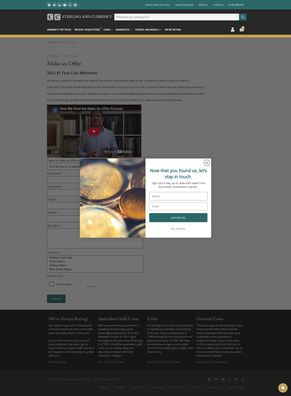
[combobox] (180, 17)
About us (203, 4)
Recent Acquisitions (87, 29)
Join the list (178, 217)
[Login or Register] (232, 29)
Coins (107, 29)
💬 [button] (282, 388)
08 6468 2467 (237, 4)
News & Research (184, 4)
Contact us (218, 4)
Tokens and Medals (147, 29)
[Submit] (243, 17)
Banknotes (123, 29)
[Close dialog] (207, 163)
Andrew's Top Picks (59, 29)
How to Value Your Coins (157, 4)
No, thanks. (178, 229)
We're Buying (173, 29)
